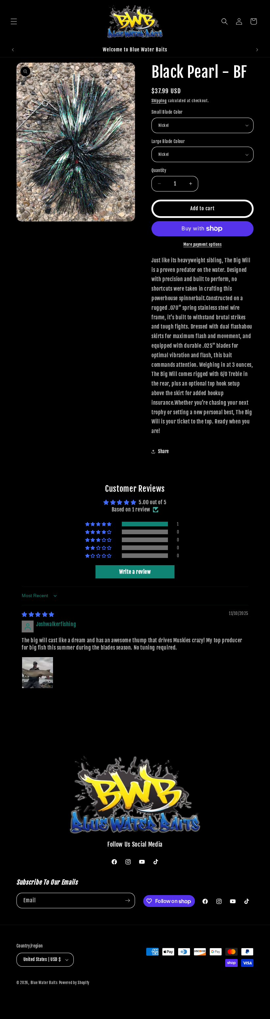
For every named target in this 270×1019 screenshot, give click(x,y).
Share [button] (163, 451)
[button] (14, 21)
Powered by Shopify (74, 982)
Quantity (158, 170)
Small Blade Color (167, 112)
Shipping (159, 100)
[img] (38, 614)
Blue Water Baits (44, 982)
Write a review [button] (134, 571)
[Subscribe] (127, 900)
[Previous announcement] (13, 50)
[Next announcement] (257, 50)
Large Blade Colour (168, 141)
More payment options (202, 244)
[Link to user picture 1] (37, 672)
